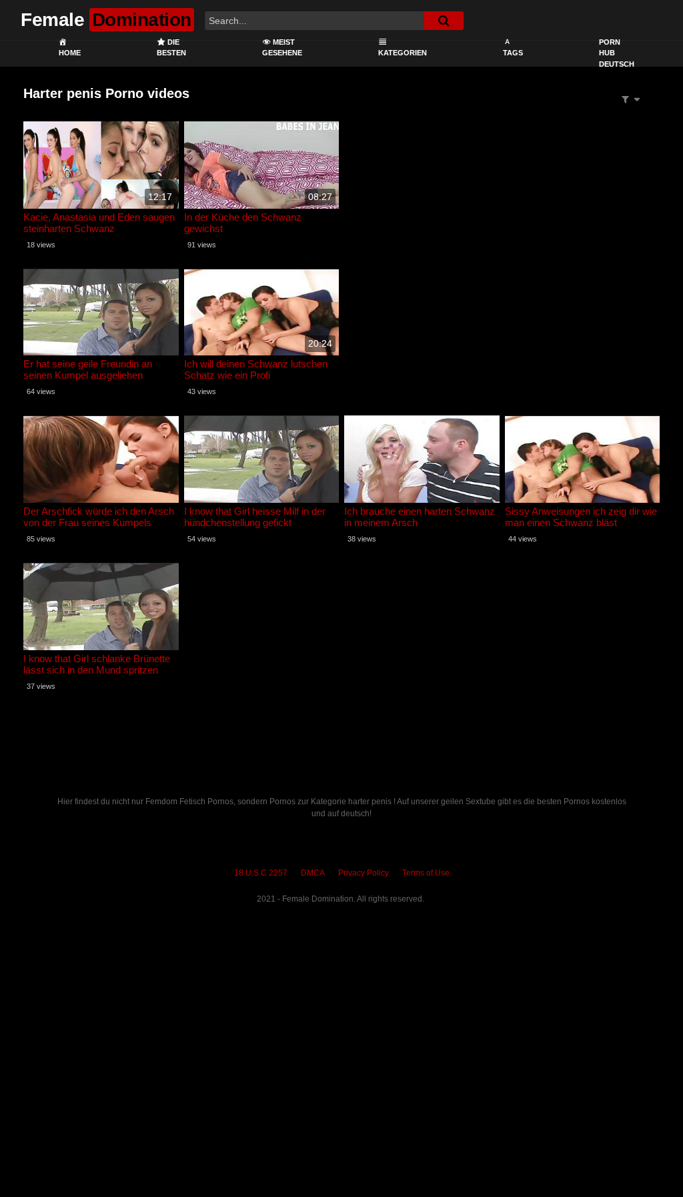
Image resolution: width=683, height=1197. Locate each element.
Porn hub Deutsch (616, 53)
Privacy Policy (363, 873)
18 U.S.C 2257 (260, 873)
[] (444, 20)
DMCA (313, 873)
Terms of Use (426, 873)
